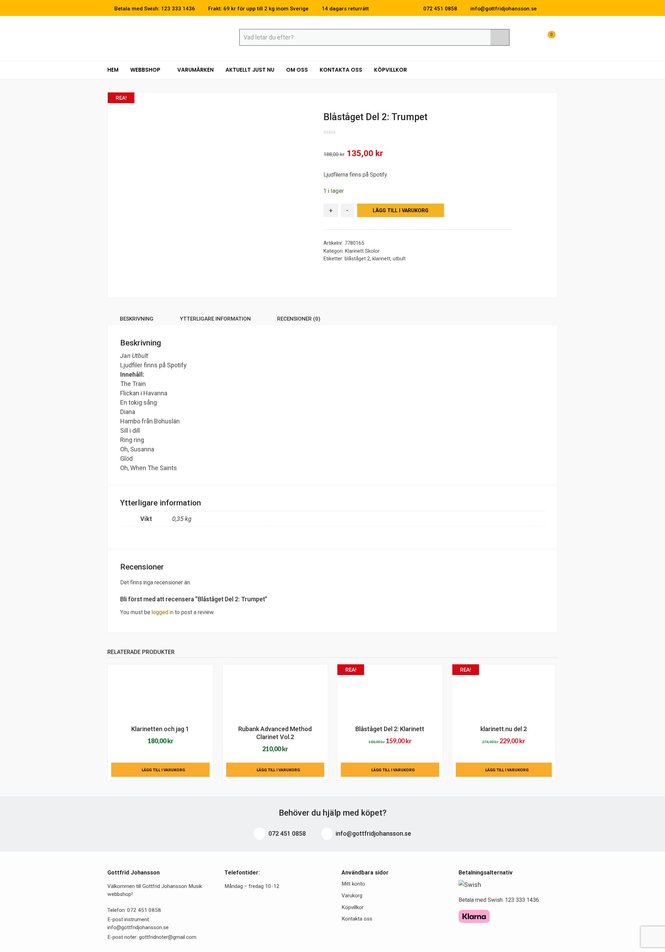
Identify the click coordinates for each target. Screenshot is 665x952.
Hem (112, 69)
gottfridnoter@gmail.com (167, 937)
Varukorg (352, 895)
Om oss (297, 69)
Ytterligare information (215, 319)
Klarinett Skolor (362, 251)
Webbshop (146, 69)
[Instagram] (555, 9)
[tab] (136, 320)
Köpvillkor (390, 69)
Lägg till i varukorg (400, 211)
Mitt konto (353, 884)
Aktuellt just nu (249, 69)
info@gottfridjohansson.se (372, 833)
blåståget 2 (357, 258)
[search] (499, 37)
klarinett (381, 258)
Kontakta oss (341, 69)
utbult (399, 258)
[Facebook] (545, 9)
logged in (163, 612)
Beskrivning (136, 319)
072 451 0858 (286, 833)
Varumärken (195, 69)
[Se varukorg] (545, 38)
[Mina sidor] (528, 38)
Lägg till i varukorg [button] (163, 769)
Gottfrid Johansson (157, 37)
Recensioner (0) (298, 319)
